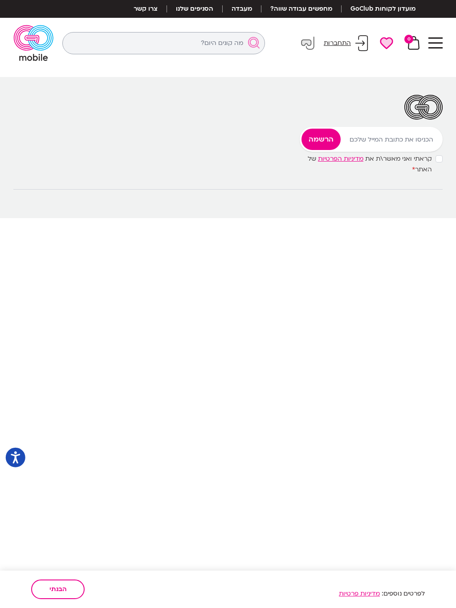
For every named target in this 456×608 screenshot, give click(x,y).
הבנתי (58, 589)
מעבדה (242, 8)
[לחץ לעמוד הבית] (33, 43)
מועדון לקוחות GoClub (382, 8)
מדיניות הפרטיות (340, 158)
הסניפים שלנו (194, 8)
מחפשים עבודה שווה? (301, 8)
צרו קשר (146, 8)
